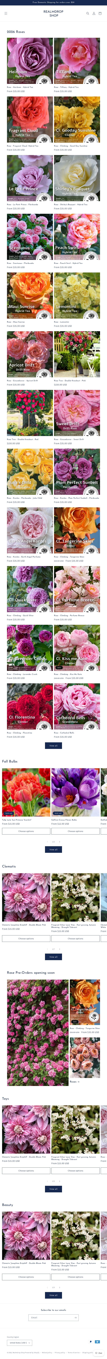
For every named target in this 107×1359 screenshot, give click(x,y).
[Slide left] (47, 842)
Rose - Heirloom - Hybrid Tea (20, 87)
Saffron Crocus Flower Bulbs (64, 820)
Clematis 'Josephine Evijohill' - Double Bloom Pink (24, 925)
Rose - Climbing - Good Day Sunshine (70, 146)
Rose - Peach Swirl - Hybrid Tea (68, 263)
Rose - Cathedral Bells (64, 733)
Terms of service (74, 1353)
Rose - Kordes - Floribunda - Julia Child (24, 498)
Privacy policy (60, 1353)
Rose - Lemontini (61, 322)
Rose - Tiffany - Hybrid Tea (66, 87)
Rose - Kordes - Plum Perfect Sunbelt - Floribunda (76, 498)
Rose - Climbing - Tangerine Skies (69, 557)
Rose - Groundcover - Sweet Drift (69, 439)
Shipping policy (88, 1353)
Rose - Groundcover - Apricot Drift (22, 381)
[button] (6, 13)
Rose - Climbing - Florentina (19, 733)
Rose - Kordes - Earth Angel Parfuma (24, 557)
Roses (73, 1082)
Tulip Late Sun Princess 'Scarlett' (16, 820)
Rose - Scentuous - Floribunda (20, 263)
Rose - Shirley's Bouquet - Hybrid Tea (70, 205)
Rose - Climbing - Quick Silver (20, 616)
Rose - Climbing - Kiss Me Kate (68, 674)
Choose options (26, 831)
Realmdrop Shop (19, 1353)
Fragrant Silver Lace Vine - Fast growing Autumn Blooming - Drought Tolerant (73, 926)
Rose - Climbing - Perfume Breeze (69, 616)
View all (54, 745)
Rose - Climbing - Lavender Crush (22, 674)
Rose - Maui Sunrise (16, 322)
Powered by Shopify (32, 1353)
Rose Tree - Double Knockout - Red (22, 439)
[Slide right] (60, 842)
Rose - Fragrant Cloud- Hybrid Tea (22, 146)
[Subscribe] (75, 1317)
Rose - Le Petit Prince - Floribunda (22, 205)
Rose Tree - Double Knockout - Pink (70, 381)
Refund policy (47, 1353)
